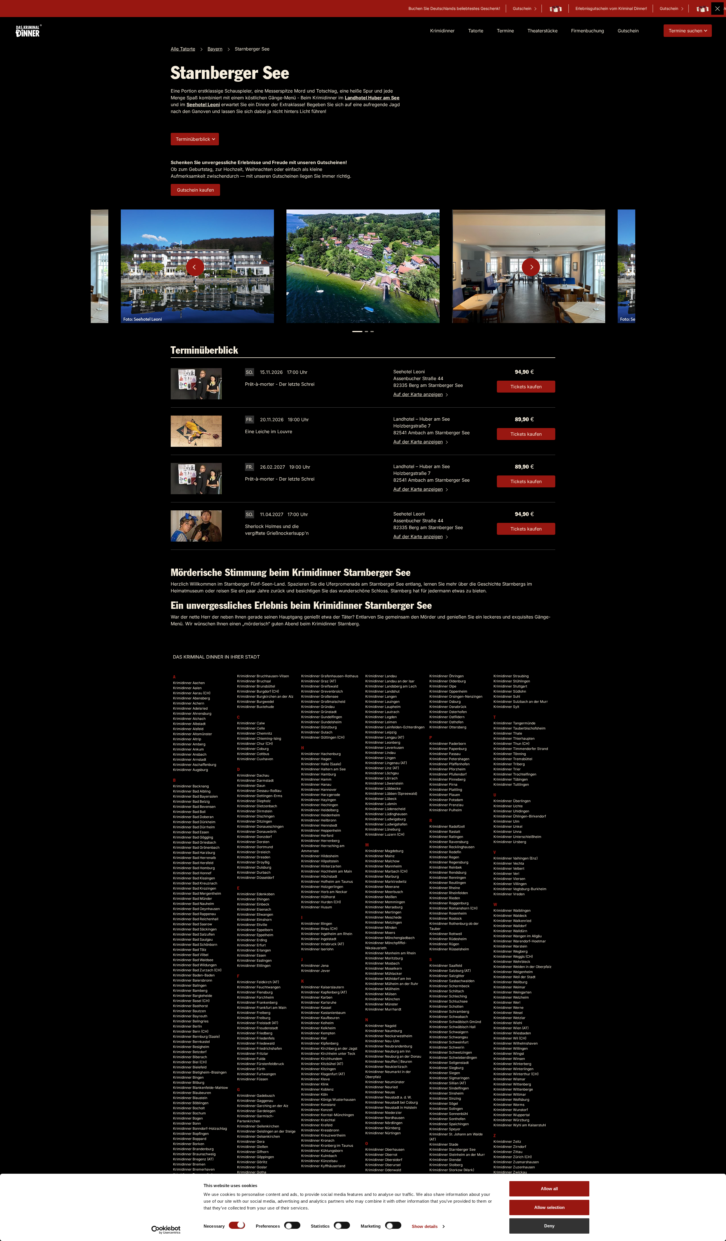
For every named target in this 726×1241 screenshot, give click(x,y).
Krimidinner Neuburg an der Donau (393, 1056)
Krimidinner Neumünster (385, 1082)
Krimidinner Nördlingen (383, 1123)
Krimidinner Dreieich (253, 852)
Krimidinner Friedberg (254, 1033)
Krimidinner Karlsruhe (318, 1002)
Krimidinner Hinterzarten (321, 866)
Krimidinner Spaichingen (449, 1124)
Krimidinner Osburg (445, 701)
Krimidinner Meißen (381, 897)
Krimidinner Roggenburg (448, 903)
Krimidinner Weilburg (510, 982)
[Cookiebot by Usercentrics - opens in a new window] (166, 1230)
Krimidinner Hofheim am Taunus (327, 881)
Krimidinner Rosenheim (448, 913)
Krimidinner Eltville (252, 925)
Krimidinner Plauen (444, 795)
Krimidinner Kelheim (317, 1023)
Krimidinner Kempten (318, 1033)
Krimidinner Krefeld (316, 1125)
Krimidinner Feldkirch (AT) (258, 982)
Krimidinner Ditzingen (254, 821)
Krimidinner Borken (188, 1144)
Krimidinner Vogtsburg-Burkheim (519, 889)
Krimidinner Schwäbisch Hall (452, 1027)
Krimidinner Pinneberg (447, 779)
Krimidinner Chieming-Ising (259, 738)
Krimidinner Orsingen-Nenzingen (455, 696)
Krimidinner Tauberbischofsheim (519, 728)
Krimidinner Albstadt (189, 724)
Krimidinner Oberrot (381, 1154)
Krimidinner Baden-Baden (194, 975)
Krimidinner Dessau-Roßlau (259, 791)
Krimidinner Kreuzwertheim (323, 1135)
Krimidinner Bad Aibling (191, 791)
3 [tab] (372, 331)
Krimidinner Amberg (189, 744)
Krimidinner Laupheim (383, 707)
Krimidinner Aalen (187, 688)
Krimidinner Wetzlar (509, 1018)
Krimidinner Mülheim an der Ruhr (391, 984)
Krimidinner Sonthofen (447, 1119)
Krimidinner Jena (315, 965)
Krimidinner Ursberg (509, 842)
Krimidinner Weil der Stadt (514, 977)
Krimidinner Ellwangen (255, 914)
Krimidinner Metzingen (383, 922)
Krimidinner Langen (381, 696)
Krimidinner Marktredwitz (386, 881)
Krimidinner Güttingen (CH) (323, 737)
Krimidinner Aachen (189, 683)
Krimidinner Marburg (382, 876)
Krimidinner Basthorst (190, 1006)
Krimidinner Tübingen (510, 779)
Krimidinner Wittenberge (513, 1089)
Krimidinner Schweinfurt (448, 1042)
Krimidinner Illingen (316, 923)
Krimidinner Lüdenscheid (385, 809)
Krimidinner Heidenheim (320, 815)
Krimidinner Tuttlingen (511, 784)
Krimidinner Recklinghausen (451, 847)
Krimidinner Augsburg (190, 770)
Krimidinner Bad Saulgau (193, 939)
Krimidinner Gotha (251, 1172)
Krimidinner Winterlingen (513, 1069)
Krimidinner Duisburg (254, 867)
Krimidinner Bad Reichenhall (195, 919)
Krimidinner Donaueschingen (260, 826)
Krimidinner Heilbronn (318, 820)
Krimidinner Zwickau (510, 1172)
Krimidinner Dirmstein (254, 811)
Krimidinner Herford (317, 835)
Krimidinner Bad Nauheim (193, 904)
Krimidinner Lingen (380, 758)
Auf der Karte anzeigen (418, 394)
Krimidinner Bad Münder (192, 898)
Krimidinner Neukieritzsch (386, 1066)
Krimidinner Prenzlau (446, 805)
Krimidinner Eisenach (254, 909)
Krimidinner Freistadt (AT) (257, 1023)
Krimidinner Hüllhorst (318, 897)
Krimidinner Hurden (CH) (321, 902)
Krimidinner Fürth (251, 1069)
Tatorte (475, 30)
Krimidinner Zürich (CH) (512, 1157)
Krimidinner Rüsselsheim (449, 949)
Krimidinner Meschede (383, 917)
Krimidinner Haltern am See (323, 769)
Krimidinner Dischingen (256, 816)
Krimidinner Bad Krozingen (194, 888)
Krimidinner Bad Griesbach (194, 842)
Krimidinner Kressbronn (320, 1130)
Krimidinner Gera (251, 1141)
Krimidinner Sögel (443, 1103)
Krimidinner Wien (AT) (511, 1028)
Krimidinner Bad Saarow (192, 924)
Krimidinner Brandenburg (193, 1149)
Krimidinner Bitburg (188, 1082)
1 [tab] (357, 331)
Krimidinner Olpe (442, 686)
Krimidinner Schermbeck (449, 986)
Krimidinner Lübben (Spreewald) (391, 793)
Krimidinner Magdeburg (384, 851)
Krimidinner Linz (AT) (382, 768)
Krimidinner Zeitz (507, 1141)
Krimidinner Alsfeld (188, 729)
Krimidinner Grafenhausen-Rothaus (329, 676)
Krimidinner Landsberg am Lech (391, 686)
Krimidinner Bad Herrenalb (194, 858)
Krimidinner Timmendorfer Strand (520, 749)
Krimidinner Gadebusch (256, 1095)
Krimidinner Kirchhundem (321, 1058)
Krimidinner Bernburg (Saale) (196, 1036)
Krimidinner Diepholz (254, 801)
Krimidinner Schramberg (449, 1011)
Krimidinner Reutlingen (447, 883)
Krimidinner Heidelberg (319, 810)
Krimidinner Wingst (508, 1053)
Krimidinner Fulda (251, 1058)
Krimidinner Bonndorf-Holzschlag (200, 1128)
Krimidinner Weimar (509, 987)
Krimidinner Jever (315, 971)
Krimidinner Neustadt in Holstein (391, 1107)
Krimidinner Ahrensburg (192, 713)
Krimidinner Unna (507, 831)
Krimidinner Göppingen (255, 1157)
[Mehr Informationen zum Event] (196, 383)
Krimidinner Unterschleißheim (517, 837)
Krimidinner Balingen (189, 985)
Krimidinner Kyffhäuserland (323, 1166)
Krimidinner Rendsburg (447, 872)
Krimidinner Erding (252, 940)
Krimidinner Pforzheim (447, 769)
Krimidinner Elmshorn (254, 919)
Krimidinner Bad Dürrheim (194, 827)
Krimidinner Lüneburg (382, 829)
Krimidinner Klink (315, 1084)
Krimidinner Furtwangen (256, 1074)
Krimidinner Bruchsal (254, 681)
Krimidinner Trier (507, 769)
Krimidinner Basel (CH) (191, 1001)
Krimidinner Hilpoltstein (320, 861)
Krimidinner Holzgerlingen (322, 886)
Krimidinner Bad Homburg (194, 868)
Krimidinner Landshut (382, 691)
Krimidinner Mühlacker (383, 973)
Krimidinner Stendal (445, 1160)
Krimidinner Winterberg (512, 1064)
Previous (195, 267)
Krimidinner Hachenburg (321, 754)
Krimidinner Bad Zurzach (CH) (197, 970)
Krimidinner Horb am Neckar (324, 892)
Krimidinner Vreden (509, 894)
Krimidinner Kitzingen (318, 1069)
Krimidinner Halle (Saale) (321, 764)
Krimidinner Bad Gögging (193, 837)
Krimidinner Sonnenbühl (448, 1114)
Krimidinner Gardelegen (256, 1111)
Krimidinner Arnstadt (189, 759)
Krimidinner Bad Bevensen (194, 806)
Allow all (549, 1188)
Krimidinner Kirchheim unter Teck (328, 1053)
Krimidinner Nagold (380, 1026)
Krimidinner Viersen (509, 879)
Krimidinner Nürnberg (382, 1128)
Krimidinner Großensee (319, 696)
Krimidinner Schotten (446, 1006)
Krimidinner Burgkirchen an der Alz (265, 696)
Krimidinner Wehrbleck (511, 961)
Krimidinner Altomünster (192, 734)
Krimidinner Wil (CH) (509, 1038)
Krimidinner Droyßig (253, 862)
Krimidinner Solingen (446, 1108)
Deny (549, 1225)
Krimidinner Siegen (444, 1073)
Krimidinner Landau (381, 676)
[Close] (717, 8)
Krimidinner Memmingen (385, 902)
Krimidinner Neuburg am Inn (387, 1051)
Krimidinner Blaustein (190, 1098)
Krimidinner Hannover (319, 789)
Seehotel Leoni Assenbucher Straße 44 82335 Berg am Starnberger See (428, 378)
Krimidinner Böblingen (190, 1103)
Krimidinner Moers (380, 932)
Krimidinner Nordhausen (384, 1118)
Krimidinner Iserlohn (317, 949)
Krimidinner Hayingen (318, 800)
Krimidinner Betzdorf (189, 1052)
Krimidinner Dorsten (253, 842)
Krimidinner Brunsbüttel (256, 686)
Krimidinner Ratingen (446, 837)
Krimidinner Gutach (316, 732)
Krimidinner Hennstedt (319, 825)
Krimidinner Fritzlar (252, 1053)
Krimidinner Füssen (252, 1079)
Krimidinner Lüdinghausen (386, 814)
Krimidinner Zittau (507, 1152)
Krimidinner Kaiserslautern (322, 987)
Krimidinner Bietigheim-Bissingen (200, 1072)
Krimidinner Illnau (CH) (319, 928)
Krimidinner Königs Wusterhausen (328, 1099)
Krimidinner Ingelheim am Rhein (326, 934)
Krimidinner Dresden (253, 857)
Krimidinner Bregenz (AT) (193, 1159)
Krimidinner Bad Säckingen (195, 929)
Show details (425, 1226)
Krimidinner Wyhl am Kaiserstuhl (519, 1125)
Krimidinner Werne (508, 1007)
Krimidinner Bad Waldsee (193, 960)
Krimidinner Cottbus (253, 754)
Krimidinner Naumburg (383, 1031)
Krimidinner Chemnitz (254, 733)
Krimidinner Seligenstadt (449, 1062)
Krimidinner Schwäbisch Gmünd (455, 1022)
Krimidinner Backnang (191, 786)
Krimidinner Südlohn (509, 691)
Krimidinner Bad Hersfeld (193, 863)
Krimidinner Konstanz (318, 1104)
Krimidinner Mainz (380, 856)
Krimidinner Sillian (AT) (447, 1083)
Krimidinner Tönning (509, 754)
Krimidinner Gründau (318, 707)
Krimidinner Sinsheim (446, 1093)
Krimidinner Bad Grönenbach (196, 847)
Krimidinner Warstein (510, 946)
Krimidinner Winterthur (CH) (516, 1074)
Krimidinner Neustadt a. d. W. (388, 1097)
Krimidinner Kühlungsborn (322, 1150)
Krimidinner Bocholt (189, 1108)
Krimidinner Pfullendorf (448, 774)
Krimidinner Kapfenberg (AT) (324, 992)
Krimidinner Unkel (507, 826)
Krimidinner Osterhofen (448, 712)
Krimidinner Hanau (316, 784)
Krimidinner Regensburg (448, 862)
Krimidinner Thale (507, 733)
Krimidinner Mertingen (383, 912)
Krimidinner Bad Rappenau (194, 914)
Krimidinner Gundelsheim (321, 722)
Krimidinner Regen (444, 857)
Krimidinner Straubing (511, 676)
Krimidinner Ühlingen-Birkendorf (519, 816)
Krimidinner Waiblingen (512, 910)
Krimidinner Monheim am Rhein (390, 953)
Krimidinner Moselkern (383, 968)
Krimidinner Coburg (253, 749)
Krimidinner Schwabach (448, 1016)
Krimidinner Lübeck (381, 798)
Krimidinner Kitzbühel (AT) (322, 1064)
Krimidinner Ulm (506, 821)
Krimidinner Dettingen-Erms (259, 796)
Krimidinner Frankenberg (257, 1002)
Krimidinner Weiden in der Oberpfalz (522, 967)
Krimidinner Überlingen (512, 801)
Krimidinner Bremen (189, 1164)
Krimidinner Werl (506, 1002)
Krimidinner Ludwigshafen (386, 824)
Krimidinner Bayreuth (190, 1016)
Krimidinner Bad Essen (191, 832)
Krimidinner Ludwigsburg (385, 819)
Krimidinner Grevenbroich (322, 691)
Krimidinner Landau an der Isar (390, 681)
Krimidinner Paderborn (447, 743)
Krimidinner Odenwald (383, 1170)
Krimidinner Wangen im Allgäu (517, 936)
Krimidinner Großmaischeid (323, 701)
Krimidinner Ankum (188, 749)
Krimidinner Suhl (506, 696)
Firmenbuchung (587, 30)
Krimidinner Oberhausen (384, 1149)
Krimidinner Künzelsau (319, 1161)
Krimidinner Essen (251, 955)
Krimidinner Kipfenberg (319, 1043)
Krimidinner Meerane (382, 886)
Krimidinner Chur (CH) (255, 743)
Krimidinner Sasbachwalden (451, 981)
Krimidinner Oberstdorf (383, 1160)
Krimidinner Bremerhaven (194, 1169)
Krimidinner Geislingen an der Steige (266, 1131)
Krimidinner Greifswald (319, 686)
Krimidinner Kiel (314, 1038)
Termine (505, 30)
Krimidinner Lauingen (382, 701)
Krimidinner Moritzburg (384, 958)
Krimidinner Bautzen (189, 1011)
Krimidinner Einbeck (253, 904)
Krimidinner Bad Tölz (189, 949)
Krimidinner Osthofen (446, 722)
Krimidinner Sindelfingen (449, 1088)
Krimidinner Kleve (315, 1079)
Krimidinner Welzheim (511, 997)
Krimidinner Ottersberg (447, 727)
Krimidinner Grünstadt (319, 712)
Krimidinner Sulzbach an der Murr (520, 701)
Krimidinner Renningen (447, 877)
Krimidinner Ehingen (253, 899)
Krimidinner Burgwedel (255, 701)
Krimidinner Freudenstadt (257, 1028)
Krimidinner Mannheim (383, 866)
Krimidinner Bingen (188, 1077)
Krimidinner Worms (508, 1104)
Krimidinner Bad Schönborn (195, 944)
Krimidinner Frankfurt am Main (261, 1007)
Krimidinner (442, 30)
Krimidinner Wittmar (509, 1094)
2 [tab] (366, 331)
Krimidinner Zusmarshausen (516, 1162)
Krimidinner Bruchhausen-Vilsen (263, 676)
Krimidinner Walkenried (512, 921)
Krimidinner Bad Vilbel (190, 955)
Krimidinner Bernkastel (191, 1041)
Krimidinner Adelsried (190, 708)
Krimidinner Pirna (443, 784)
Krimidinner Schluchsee (448, 1001)
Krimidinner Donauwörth (257, 831)
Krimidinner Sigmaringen (449, 1078)
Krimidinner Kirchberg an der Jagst (329, 1048)
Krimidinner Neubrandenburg (388, 1046)
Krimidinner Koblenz (317, 1089)
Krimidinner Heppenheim (321, 830)
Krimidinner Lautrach (382, 712)
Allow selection (549, 1207)
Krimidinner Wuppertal (511, 1115)
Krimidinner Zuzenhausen (514, 1167)
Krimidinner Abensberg (191, 698)
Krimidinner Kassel (316, 1007)
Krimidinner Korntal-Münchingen (327, 1115)
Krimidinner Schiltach (446, 991)
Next (531, 267)
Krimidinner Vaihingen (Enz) (515, 858)
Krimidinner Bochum (189, 1113)
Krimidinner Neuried (381, 1087)
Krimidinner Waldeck (510, 915)
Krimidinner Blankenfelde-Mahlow (200, 1087)
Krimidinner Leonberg (382, 742)
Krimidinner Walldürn (510, 931)
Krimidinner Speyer (445, 1129)
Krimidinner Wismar (509, 1079)
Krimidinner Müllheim (382, 989)
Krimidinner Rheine (444, 888)
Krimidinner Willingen (510, 1048)
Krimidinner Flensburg (255, 992)
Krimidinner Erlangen (254, 950)
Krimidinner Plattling (445, 789)
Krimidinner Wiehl (507, 1023)
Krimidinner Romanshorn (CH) (453, 908)
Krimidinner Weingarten (512, 992)
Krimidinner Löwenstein (384, 783)
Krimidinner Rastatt (444, 831)
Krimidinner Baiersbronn (192, 980)
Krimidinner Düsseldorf (255, 877)
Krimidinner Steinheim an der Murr (457, 1154)
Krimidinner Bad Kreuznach (195, 883)
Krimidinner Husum (316, 907)
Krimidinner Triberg (509, 764)
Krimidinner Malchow (382, 861)
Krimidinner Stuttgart (510, 686)
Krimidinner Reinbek (445, 867)
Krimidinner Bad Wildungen (195, 965)
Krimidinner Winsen (509, 1058)
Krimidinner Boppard (189, 1139)
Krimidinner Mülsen (380, 994)
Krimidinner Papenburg (448, 749)
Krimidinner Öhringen (446, 676)
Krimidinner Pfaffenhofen (449, 764)
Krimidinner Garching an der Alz (262, 1106)
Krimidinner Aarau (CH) (191, 693)
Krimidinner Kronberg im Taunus (327, 1145)
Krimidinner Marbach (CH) (386, 871)
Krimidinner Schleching (448, 996)
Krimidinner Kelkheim (318, 1028)
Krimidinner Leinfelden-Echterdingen (395, 727)
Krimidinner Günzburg (319, 727)
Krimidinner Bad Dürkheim (194, 822)
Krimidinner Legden (381, 717)
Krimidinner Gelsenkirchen (258, 1136)
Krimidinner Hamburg (318, 774)
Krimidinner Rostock (445, 918)
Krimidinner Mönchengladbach (390, 938)
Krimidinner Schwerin (446, 1047)
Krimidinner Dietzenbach (257, 806)
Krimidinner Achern (188, 703)
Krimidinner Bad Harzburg (194, 852)
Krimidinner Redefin (445, 852)
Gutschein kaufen (195, 190)
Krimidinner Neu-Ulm (382, 1041)
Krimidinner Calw (251, 723)
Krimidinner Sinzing (445, 1098)
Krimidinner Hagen (316, 759)
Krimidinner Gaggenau (255, 1101)
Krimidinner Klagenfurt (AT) (323, 1074)
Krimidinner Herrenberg (320, 840)
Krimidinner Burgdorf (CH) (258, 691)
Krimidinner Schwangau (448, 1037)
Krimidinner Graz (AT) (318, 681)
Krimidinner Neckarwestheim (388, 1036)
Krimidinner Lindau (380, 753)
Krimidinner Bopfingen (191, 1133)
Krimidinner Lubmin (381, 804)
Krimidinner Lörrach (381, 778)
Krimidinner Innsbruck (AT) (322, 944)
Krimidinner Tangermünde (514, 723)
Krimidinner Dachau (253, 775)
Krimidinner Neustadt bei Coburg (391, 1102)
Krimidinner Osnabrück (448, 707)
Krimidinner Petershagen (449, 759)
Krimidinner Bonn (187, 1123)
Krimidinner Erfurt (251, 945)
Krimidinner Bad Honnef (192, 873)
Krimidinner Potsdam (446, 800)
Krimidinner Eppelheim (255, 935)
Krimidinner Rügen (444, 944)
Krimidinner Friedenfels (256, 1038)
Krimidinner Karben (316, 997)
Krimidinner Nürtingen (383, 1133)
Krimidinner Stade (443, 1144)
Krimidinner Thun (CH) (511, 743)
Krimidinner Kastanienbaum (323, 1013)
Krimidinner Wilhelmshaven (515, 1043)
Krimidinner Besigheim (191, 1047)
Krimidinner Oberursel (383, 1165)
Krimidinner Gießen (252, 1146)
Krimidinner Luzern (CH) (384, 834)
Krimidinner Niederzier (383, 1112)
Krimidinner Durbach (254, 872)
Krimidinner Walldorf (509, 926)
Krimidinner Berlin (187, 1026)
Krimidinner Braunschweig (194, 1154)
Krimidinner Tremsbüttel (512, 759)
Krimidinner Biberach (190, 1057)
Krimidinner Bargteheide (192, 995)
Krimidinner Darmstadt (255, 780)
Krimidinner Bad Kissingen (194, 878)
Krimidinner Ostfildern (447, 717)
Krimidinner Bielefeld (189, 1067)
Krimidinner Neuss (380, 1092)
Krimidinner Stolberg (446, 1165)
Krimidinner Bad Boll (189, 812)
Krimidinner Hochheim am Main (326, 871)
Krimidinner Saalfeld (445, 965)
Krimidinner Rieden (444, 898)
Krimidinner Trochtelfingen (514, 774)
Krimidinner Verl (506, 873)
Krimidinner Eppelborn (255, 930)
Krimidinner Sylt (506, 707)
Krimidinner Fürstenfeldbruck (260, 1064)
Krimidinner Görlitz (252, 1162)
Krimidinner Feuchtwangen (258, 987)
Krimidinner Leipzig (380, 732)
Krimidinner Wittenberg (512, 1084)
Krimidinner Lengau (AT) (384, 737)
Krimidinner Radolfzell (447, 826)
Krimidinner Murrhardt (383, 1009)
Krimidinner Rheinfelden (448, 893)
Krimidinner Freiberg (253, 1013)
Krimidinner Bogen (188, 1118)
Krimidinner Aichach (189, 718)
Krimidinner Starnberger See (452, 1149)
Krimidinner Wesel (508, 1013)
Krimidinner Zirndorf (509, 1146)
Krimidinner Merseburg (383, 907)
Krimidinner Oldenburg (447, 681)
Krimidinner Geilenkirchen (258, 1126)
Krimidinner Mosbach (382, 963)
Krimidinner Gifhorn (253, 1152)
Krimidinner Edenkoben (256, 894)
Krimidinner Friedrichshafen (259, 1048)
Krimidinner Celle (251, 728)
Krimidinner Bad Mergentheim (197, 893)
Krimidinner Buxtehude (255, 707)
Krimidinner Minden (381, 927)
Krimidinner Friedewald (256, 1043)
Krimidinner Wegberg (510, 951)
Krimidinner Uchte (508, 806)
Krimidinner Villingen (510, 884)
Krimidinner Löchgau (382, 773)
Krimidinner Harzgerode (320, 795)
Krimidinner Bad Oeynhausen (196, 909)
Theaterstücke (542, 30)
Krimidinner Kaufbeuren (320, 1018)
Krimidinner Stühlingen (511, 681)
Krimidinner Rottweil (445, 934)
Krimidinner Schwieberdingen (453, 1057)
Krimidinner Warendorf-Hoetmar (519, 941)
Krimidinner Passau (445, 754)
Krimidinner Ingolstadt (318, 939)
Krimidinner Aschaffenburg (194, 764)
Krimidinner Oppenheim (448, 691)
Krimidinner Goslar (252, 1167)
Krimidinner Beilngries (190, 1021)
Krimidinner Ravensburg (448, 842)
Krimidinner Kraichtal (318, 1120)
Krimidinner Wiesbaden (512, 1033)
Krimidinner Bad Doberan (193, 817)
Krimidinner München (382, 999)
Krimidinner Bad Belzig (191, 801)
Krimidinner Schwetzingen (450, 1052)
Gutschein (434, 8)
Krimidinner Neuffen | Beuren (388, 1061)
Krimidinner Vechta (508, 863)
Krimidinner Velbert (508, 868)
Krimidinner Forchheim (255, 997)
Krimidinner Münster (381, 1004)
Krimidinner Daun (251, 785)
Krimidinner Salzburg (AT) (450, 971)
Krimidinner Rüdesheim (448, 939)
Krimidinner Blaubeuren (192, 1093)
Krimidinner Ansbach (189, 754)
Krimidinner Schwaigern (448, 1032)
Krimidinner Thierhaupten (514, 738)
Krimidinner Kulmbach (319, 1156)
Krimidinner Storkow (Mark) (451, 1170)
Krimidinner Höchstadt (319, 876)
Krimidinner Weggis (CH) (513, 956)
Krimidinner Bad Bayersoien (195, 796)
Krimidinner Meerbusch (384, 892)
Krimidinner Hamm (316, 779)
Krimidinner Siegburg (446, 1068)
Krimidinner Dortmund (255, 847)
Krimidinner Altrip (187, 739)
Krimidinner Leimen (381, 722)
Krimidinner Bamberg (190, 990)
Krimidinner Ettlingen (254, 965)
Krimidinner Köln (314, 1094)
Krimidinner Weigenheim (513, 972)
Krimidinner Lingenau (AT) (386, 763)
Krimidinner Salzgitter (447, 976)
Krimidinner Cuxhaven (255, 759)
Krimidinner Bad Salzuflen (194, 934)
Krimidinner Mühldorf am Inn (388, 978)
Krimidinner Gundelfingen (321, 717)
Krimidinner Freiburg (253, 1018)
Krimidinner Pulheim (445, 810)
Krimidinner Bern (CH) (190, 1031)
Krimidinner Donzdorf (254, 837)
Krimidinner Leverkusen (384, 747)
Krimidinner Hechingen (319, 805)
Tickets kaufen (526, 386)
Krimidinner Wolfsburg (511, 1099)
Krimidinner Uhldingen (511, 811)
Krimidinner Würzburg (511, 1120)
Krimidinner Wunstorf (510, 1110)
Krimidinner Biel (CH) (190, 1062)
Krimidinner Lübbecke (383, 788)
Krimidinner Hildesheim (320, 856)
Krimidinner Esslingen (254, 960)
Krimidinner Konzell (317, 1110)
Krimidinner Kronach (317, 1140)
